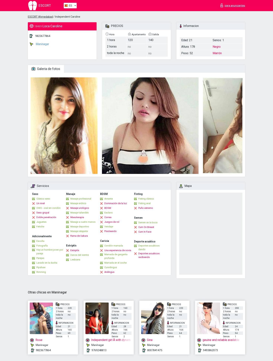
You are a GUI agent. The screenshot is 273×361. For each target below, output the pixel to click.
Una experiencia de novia (117, 250)
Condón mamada (113, 245)
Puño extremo (145, 208)
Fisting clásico (146, 198)
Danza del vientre (79, 255)
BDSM (107, 208)
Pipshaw (41, 267)
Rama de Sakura (79, 235)
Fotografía (42, 245)
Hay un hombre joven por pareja (49, 251)
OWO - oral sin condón (48, 208)
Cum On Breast (146, 227)
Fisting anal (144, 203)
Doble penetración (46, 217)
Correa (107, 217)
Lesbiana (75, 259)
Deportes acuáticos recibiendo (149, 255)
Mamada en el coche (115, 262)
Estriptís (74, 250)
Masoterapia (77, 217)
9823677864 (42, 36)
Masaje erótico (78, 203)
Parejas (40, 258)
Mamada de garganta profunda (115, 256)
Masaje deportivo (79, 226)
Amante (108, 198)
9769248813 (99, 350)
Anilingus (109, 272)
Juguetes (41, 221)
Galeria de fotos (48, 69)
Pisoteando (110, 231)
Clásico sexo (43, 198)
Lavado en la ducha (46, 262)
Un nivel (40, 203)
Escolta (40, 241)
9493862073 (210, 350)
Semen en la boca (147, 222)
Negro (217, 46)
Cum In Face (144, 231)
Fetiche (40, 226)
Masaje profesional (80, 198)
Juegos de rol (111, 221)
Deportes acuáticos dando (149, 247)
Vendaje (108, 226)
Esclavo (108, 212)
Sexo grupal (42, 212)
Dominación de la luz (115, 203)
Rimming (41, 272)
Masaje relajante (79, 231)
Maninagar (42, 44)
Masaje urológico (79, 208)
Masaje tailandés (79, 212)
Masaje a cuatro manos (82, 221)
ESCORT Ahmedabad (40, 16)
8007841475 (154, 350)
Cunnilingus (110, 267)
